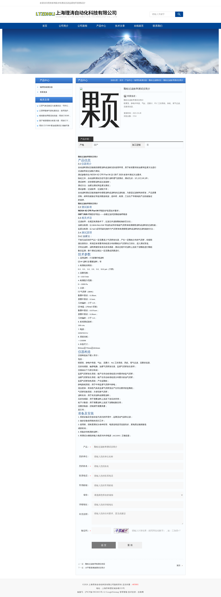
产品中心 (128, 80)
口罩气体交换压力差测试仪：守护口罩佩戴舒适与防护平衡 (55, 106)
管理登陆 (123, 592)
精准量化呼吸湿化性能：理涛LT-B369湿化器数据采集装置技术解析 (55, 116)
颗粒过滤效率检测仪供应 (95, 564)
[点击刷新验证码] (121, 530)
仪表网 (141, 592)
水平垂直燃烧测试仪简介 (95, 568)
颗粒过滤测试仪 (155, 80)
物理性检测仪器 (46, 87)
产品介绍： (85, 139)
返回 (178, 565)
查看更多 (43, 92)
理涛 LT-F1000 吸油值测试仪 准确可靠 (54, 126)
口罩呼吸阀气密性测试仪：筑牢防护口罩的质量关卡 (55, 111)
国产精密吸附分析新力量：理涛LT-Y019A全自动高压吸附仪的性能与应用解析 (55, 121)
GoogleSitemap (112, 592)
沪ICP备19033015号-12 (95, 592)
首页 (121, 80)
